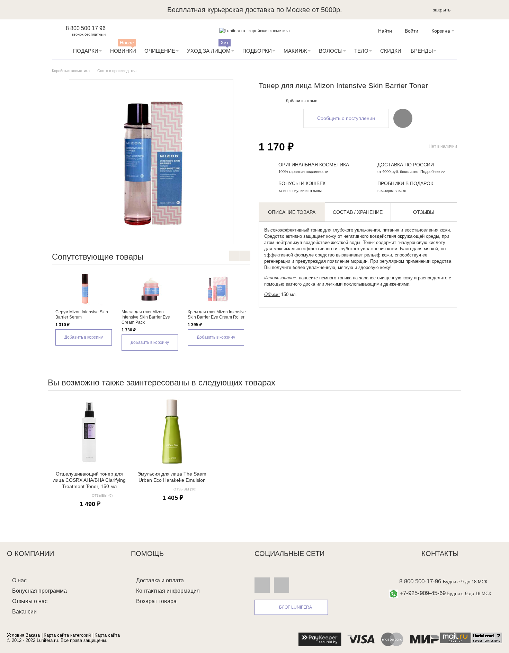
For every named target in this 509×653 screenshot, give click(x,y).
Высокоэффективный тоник (293, 230)
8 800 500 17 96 (86, 28)
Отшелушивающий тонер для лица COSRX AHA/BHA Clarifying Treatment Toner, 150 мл (89, 480)
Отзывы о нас (29, 601)
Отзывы (423, 212)
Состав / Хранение (358, 212)
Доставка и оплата (160, 580)
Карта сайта (107, 635)
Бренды (422, 51)
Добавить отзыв (301, 100)
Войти (411, 31)
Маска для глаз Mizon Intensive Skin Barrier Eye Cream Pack (146, 317)
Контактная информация (168, 591)
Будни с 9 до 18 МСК (465, 581)
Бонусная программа (39, 591)
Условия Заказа (23, 635)
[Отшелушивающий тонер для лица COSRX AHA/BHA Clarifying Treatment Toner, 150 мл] (89, 431)
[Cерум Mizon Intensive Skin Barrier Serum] (85, 288)
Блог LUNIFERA (295, 607)
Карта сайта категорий (67, 635)
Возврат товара (156, 601)
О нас (19, 580)
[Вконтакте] (262, 584)
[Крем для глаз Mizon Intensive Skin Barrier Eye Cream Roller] (217, 288)
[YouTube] (281, 584)
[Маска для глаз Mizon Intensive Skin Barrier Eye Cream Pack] (151, 288)
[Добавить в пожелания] (402, 118)
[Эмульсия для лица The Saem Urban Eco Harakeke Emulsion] (172, 431)
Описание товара (291, 212)
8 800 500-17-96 (420, 581)
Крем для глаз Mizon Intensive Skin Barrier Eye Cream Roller (217, 315)
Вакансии (24, 612)
